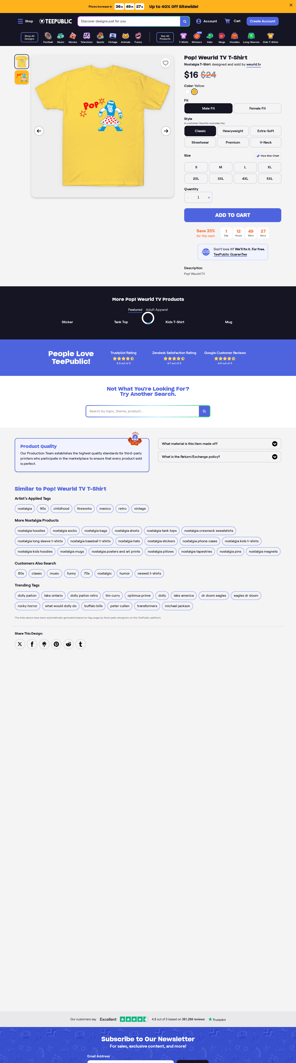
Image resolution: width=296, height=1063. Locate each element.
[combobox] (129, 21)
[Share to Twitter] (20, 644)
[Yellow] (194, 91)
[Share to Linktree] (44, 644)
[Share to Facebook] (32, 644)
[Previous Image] (39, 131)
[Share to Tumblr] (80, 644)
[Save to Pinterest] (56, 644)
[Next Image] (166, 131)
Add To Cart (232, 215)
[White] (187, 91)
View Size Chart (269, 155)
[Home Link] (55, 21)
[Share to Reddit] (68, 644)
